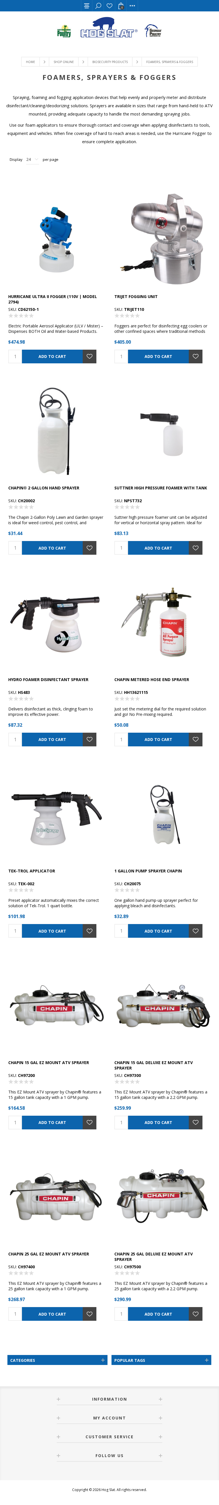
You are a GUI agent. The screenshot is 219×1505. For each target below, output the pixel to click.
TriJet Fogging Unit (136, 296)
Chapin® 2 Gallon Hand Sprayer (43, 488)
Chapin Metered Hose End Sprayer (151, 679)
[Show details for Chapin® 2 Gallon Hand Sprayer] (56, 431)
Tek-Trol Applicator (31, 871)
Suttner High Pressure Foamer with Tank (160, 488)
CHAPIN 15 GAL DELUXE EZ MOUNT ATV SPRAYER (153, 1065)
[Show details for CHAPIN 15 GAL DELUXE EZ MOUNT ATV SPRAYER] (162, 1006)
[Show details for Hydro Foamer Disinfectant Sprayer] (56, 623)
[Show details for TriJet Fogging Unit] (162, 240)
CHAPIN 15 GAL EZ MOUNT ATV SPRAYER (48, 1062)
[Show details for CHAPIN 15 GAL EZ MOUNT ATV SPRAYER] (56, 1006)
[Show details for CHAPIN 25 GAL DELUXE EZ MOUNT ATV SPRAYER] (162, 1197)
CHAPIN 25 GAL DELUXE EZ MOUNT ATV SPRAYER (153, 1256)
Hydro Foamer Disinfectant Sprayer (48, 679)
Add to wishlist (89, 356)
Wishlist (109, 5)
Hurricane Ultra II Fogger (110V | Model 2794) (52, 299)
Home (30, 62)
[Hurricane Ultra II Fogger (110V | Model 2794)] (56, 240)
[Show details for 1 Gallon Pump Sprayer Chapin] (162, 814)
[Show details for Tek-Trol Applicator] (56, 814)
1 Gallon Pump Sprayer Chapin (148, 871)
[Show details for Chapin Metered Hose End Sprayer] (162, 623)
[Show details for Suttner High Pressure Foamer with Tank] (162, 431)
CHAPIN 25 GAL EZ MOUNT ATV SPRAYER (48, 1254)
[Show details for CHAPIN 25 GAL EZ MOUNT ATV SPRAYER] (56, 1197)
